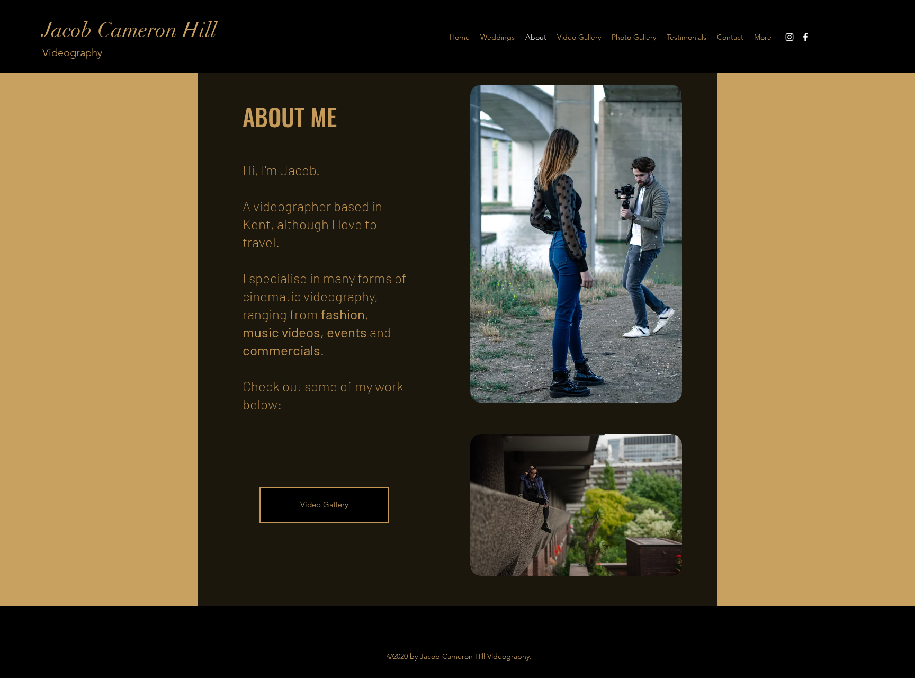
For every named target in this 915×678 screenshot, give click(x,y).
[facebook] (805, 37)
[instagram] (789, 37)
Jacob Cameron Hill (129, 30)
